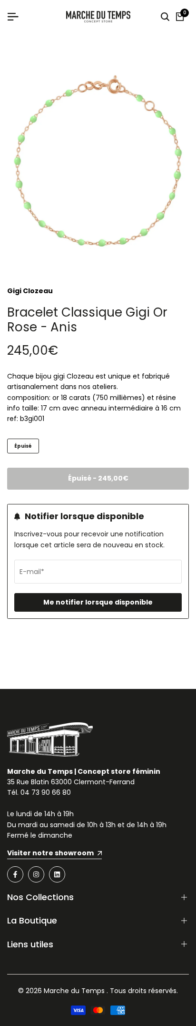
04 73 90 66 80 (45, 792)
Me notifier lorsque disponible (98, 602)
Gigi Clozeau (30, 291)
